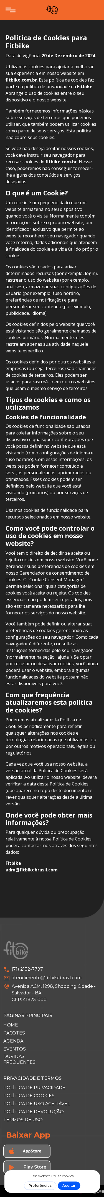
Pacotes (14, 1033)
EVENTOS (14, 1049)
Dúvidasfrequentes (19, 1059)
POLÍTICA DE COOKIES (29, 1095)
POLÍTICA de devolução (33, 1111)
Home (10, 1025)
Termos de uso (23, 1119)
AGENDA (13, 1041)
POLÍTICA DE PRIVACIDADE (34, 1087)
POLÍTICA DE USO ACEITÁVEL (36, 1103)
